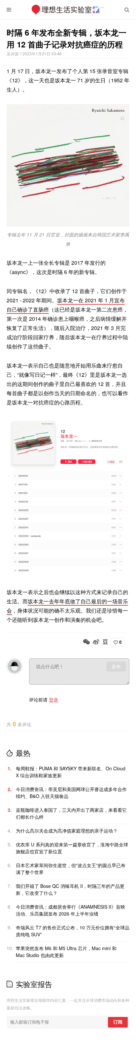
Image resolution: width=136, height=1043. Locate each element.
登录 (53, 699)
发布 (116, 666)
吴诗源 (13, 53)
